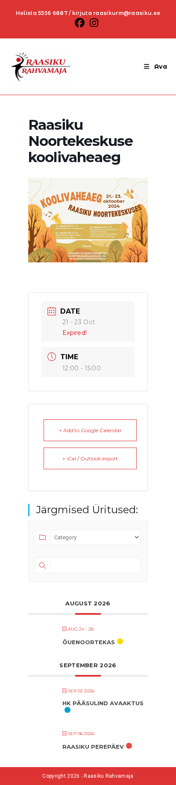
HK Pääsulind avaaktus (103, 703)
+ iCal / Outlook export (90, 458)
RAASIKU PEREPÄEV (93, 746)
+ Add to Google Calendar (90, 430)
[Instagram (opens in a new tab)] (94, 23)
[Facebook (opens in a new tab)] (81, 23)
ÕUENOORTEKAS (88, 642)
